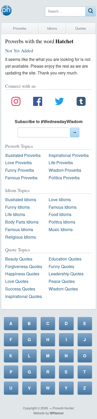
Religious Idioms (20, 237)
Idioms (52, 28)
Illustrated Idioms (20, 199)
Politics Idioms (62, 222)
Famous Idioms (63, 207)
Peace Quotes (62, 281)
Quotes (80, 28)
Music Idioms (61, 229)
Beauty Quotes (18, 259)
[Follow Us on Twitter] (59, 102)
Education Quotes (65, 259)
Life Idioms (15, 214)
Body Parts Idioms (22, 222)
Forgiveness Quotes (23, 266)
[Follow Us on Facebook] (37, 102)
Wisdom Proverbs (65, 170)
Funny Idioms (17, 207)
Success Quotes (20, 289)
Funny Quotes (61, 266)
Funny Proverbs (19, 170)
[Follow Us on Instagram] (15, 102)
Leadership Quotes (66, 274)
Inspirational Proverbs (69, 155)
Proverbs (19, 28)
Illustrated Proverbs (23, 155)
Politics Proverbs (64, 178)
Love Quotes (16, 281)
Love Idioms (60, 199)
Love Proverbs (18, 163)
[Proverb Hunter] (6, 11)
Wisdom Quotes (63, 289)
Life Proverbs (61, 163)
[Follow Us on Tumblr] (81, 102)
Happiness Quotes (22, 274)
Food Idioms (60, 214)
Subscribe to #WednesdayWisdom (49, 121)
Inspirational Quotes (23, 296)
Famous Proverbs (21, 178)
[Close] (90, 11)
